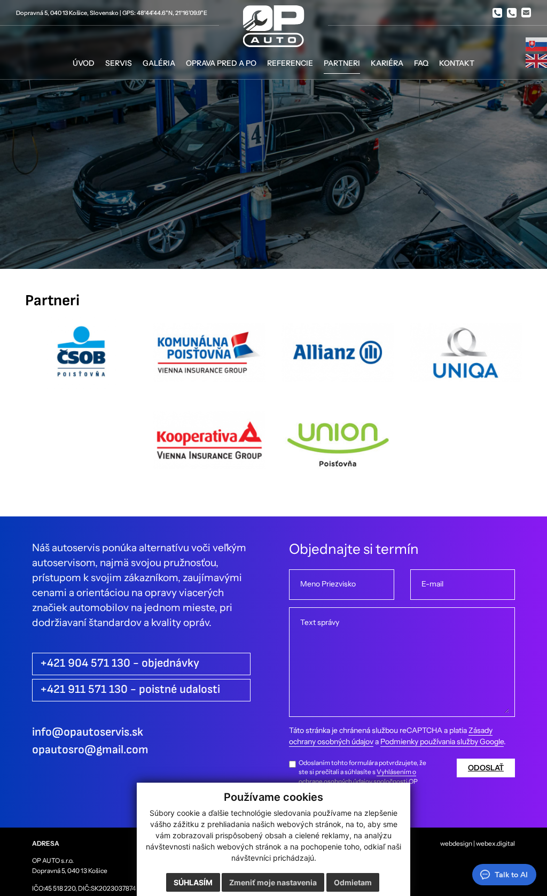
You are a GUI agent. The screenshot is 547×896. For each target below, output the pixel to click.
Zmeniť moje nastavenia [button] (273, 882)
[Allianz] (338, 360)
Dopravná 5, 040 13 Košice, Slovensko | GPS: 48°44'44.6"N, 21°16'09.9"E (111, 13)
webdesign (456, 843)
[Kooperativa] (209, 448)
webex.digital (495, 843)
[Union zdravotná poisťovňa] (338, 448)
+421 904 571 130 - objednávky (119, 663)
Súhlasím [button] (193, 882)
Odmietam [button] (353, 882)
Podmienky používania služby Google (442, 741)
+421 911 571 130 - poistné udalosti (130, 689)
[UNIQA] (466, 360)
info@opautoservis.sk (87, 732)
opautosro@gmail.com (90, 750)
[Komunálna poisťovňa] (209, 360)
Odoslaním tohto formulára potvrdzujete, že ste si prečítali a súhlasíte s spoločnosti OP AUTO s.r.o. (362, 776)
